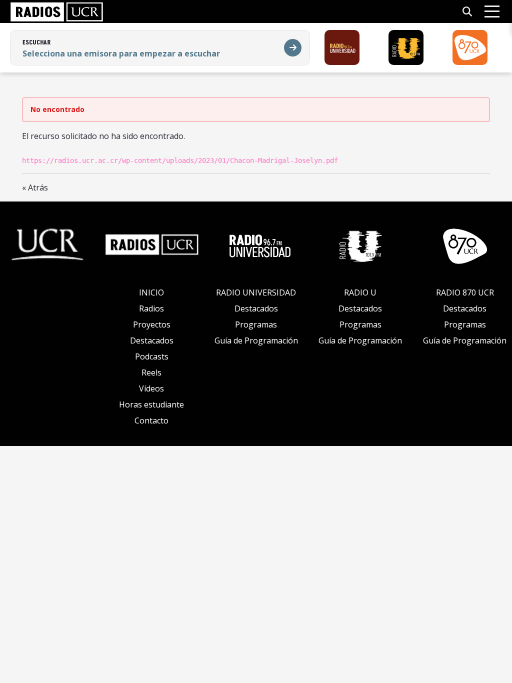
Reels (152, 372)
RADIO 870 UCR (465, 292)
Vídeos (151, 388)
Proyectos (151, 324)
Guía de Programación (256, 340)
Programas (256, 324)
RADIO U (360, 292)
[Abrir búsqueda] (467, 12)
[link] (57, 11)
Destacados (152, 340)
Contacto (151, 420)
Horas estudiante (151, 404)
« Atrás (35, 187)
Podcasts (151, 356)
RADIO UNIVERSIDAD (256, 292)
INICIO (151, 292)
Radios (151, 308)
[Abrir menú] (492, 11)
